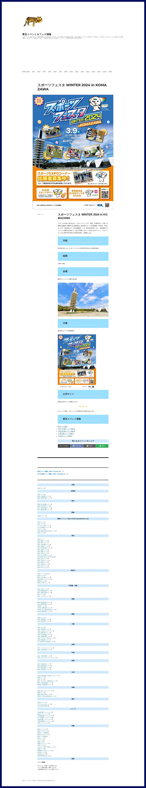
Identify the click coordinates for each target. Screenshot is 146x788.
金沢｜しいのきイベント (44, 596)
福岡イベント (41, 677)
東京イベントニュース (43, 714)
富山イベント (41, 594)
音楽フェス (40, 741)
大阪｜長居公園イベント (44, 640)
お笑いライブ (41, 745)
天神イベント (41, 679)
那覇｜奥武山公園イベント (44, 694)
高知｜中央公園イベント (44, 669)
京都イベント (41, 617)
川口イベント (41, 529)
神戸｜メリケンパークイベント (45, 648)
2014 (44, 71)
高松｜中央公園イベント (44, 664)
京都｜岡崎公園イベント (44, 619)
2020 (76, 71)
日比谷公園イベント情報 (66, 431)
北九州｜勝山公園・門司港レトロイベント (48, 675)
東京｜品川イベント (42, 565)
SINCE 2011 (26, 71)
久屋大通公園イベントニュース (45, 721)
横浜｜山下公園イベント (44, 577)
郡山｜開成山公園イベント (44, 509)
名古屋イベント (41, 606)
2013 (38, 71)
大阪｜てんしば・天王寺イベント (46, 638)
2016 (55, 71)
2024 (99, 71)
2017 (60, 71)
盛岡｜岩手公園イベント (44, 506)
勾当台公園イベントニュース (45, 712)
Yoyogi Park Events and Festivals (46, 557)
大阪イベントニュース (43, 723)
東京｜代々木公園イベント (44, 555)
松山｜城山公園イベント (44, 667)
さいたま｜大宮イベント (44, 525)
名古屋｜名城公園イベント (44, 607)
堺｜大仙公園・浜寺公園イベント (46, 641)
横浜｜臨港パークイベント (44, 579)
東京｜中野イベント (42, 553)
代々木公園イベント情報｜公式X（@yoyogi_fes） (52, 474)
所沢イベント (41, 524)
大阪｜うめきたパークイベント (45, 631)
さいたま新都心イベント (44, 527)
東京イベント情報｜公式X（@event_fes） (50, 471)
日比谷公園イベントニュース (45, 719)
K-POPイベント (41, 752)
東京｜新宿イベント (42, 551)
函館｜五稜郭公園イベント (44, 498)
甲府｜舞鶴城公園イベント (44, 590)
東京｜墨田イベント (42, 541)
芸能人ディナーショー (43, 743)
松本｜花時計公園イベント (44, 592)
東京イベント (41, 214)
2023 (93, 71)
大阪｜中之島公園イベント (44, 634)
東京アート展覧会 (42, 736)
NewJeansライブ (42, 754)
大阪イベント (41, 627)
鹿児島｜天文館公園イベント (45, 684)
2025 (104, 71)
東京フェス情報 (62, 426)
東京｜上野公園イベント (44, 544)
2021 (82, 71)
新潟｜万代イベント (42, 589)
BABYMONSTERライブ (43, 756)
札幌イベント (41, 494)
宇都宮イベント (41, 516)
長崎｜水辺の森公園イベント (45, 682)
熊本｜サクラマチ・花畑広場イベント (47, 681)
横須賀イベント (41, 581)
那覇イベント (41, 692)
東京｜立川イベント (42, 567)
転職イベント (41, 748)
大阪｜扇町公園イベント (44, 632)
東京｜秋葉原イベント (43, 546)
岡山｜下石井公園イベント (44, 656)
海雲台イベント (41, 702)
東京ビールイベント (42, 731)
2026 (110, 71)
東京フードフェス (42, 729)
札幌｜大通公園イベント (44, 496)
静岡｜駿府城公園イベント (44, 602)
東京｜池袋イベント (42, 549)
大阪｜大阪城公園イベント (44, 636)
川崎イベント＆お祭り (43, 573)
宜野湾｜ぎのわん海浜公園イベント (46, 696)
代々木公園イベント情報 (66, 429)
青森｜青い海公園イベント (44, 504)
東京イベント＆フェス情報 (36, 34)
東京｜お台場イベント (43, 564)
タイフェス (40, 740)
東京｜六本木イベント (43, 560)
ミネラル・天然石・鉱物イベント (46, 747)
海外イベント (41, 738)
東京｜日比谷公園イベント (44, 548)
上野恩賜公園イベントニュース (45, 715)
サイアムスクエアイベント (44, 704)
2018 (65, 71)
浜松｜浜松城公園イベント (44, 604)
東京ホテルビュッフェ (43, 734)
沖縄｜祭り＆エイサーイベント (45, 690)
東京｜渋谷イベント (42, 558)
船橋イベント (41, 532)
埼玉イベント (41, 522)
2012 (33, 71)
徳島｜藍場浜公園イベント (44, 665)
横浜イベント (41, 575)
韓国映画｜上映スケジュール (45, 750)
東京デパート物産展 (42, 732)
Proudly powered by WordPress (45, 780)
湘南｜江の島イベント (43, 582)
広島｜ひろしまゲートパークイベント (47, 657)
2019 (71, 71)
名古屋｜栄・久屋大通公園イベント (46, 609)
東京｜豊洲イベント (42, 562)
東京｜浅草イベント (42, 542)
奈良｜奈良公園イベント (44, 621)
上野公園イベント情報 (65, 433)
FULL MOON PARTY (43, 706)
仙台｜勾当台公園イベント (44, 507)
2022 (87, 71)
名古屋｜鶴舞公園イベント (44, 611)
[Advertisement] (67, 56)
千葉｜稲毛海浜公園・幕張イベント (46, 531)
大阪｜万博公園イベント (44, 629)
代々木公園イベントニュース (45, 717)
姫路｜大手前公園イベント (44, 649)
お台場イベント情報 (65, 436)
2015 (49, 71)
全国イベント (41, 488)
